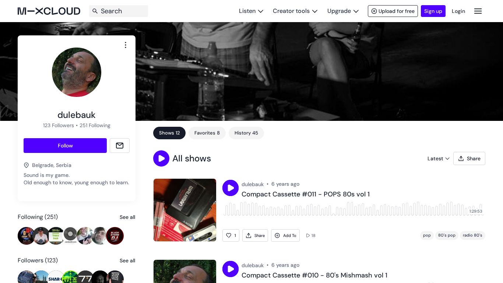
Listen (247, 11)
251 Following (95, 125)
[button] (161, 158)
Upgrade (339, 11)
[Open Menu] (478, 11)
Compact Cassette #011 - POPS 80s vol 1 (306, 194)
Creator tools (291, 11)
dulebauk (253, 184)
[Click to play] (230, 188)
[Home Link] (49, 11)
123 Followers (58, 125)
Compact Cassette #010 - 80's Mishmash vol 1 (314, 275)
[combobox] (126, 45)
